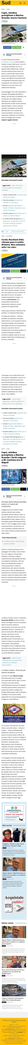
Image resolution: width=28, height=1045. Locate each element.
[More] (23, 47)
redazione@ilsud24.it (14, 1034)
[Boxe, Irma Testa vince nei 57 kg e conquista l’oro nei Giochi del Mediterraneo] (14, 962)
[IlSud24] (12, 3)
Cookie (17, 1024)
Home (2, 9)
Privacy (13, 1024)
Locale (8, 9)
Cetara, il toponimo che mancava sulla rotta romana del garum (12, 999)
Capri (7, 231)
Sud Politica (9, 236)
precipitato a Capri (7, 62)
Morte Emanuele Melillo (18, 231)
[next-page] (5, 891)
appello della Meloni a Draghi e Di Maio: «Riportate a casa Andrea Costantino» (14, 208)
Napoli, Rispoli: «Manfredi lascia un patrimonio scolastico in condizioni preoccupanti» (14, 875)
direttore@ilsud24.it (22, 1029)
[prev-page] (3, 891)
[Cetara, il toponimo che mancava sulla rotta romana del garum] (14, 990)
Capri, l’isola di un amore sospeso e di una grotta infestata (12, 188)
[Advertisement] (14, 139)
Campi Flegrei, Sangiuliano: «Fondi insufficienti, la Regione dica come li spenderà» (13, 401)
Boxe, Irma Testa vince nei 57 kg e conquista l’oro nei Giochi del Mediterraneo (13, 971)
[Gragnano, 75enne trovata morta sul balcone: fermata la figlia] (14, 835)
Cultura (4, 1002)
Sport (3, 975)
